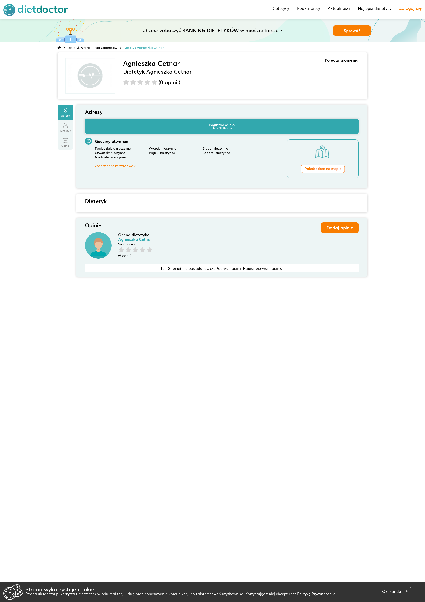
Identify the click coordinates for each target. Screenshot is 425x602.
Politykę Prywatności (315, 593)
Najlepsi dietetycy (374, 8)
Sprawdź (352, 30)
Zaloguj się (410, 8)
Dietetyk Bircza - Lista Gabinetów (92, 47)
